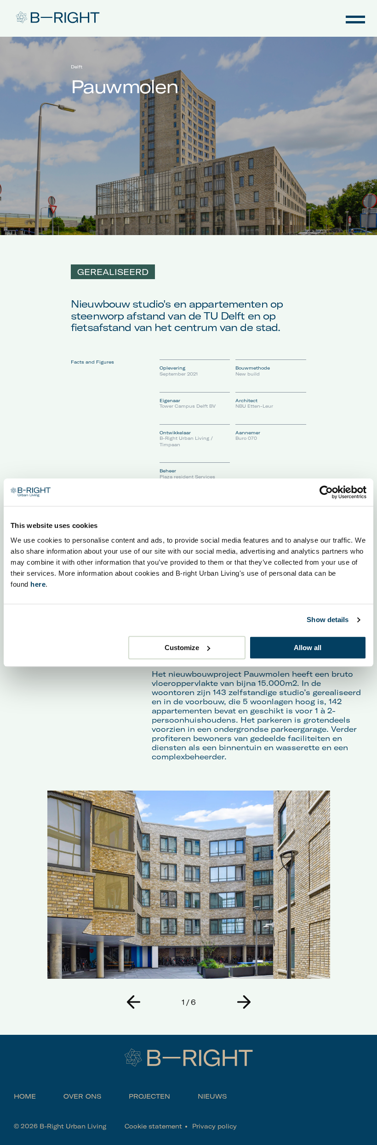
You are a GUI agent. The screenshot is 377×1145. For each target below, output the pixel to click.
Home (25, 1096)
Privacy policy (214, 1126)
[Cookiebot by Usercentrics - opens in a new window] (326, 492)
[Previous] (133, 1002)
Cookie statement (153, 1126)
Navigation (355, 18)
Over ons (82, 1096)
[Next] (243, 1002)
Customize (182, 647)
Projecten (149, 1096)
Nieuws (212, 1096)
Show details (327, 619)
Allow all (307, 647)
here (38, 584)
